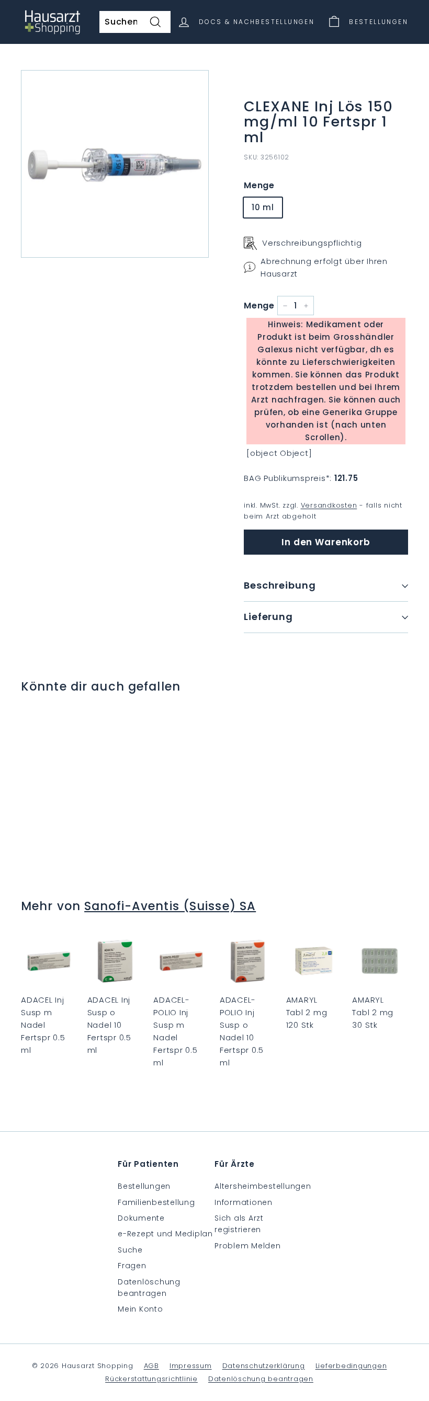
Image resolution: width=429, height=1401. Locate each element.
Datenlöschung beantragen (149, 1288)
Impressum (191, 1366)
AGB (151, 1366)
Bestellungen (144, 1186)
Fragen (132, 1265)
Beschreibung (280, 585)
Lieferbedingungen (351, 1366)
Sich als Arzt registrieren (239, 1224)
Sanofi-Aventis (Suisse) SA (170, 906)
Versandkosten (329, 505)
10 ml (263, 207)
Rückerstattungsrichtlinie (151, 1379)
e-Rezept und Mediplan (165, 1233)
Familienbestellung (156, 1202)
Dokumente (141, 1218)
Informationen (243, 1202)
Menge (259, 185)
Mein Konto (140, 1309)
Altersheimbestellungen (262, 1186)
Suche (130, 1250)
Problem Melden (247, 1246)
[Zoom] (114, 164)
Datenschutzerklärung (263, 1366)
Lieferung (268, 616)
